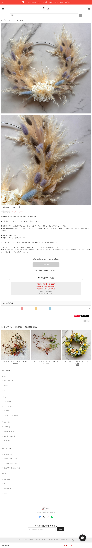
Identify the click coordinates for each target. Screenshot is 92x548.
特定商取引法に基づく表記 (12, 468)
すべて (8, 308)
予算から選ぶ (6, 422)
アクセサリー (8, 401)
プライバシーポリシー (10, 463)
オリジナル (6, 376)
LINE (5, 493)
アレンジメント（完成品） (11, 415)
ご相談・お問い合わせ (10, 459)
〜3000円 (7, 427)
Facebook (7, 479)
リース (6, 385)
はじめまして (8, 454)
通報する (86, 321)
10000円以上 (8, 441)
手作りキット (8, 411)
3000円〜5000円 (9, 431)
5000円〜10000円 (9, 436)
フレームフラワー (9, 381)
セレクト (5, 397)
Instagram (7, 488)
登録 (60, 529)
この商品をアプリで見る (46, 278)
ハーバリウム (8, 406)
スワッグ (6, 390)
